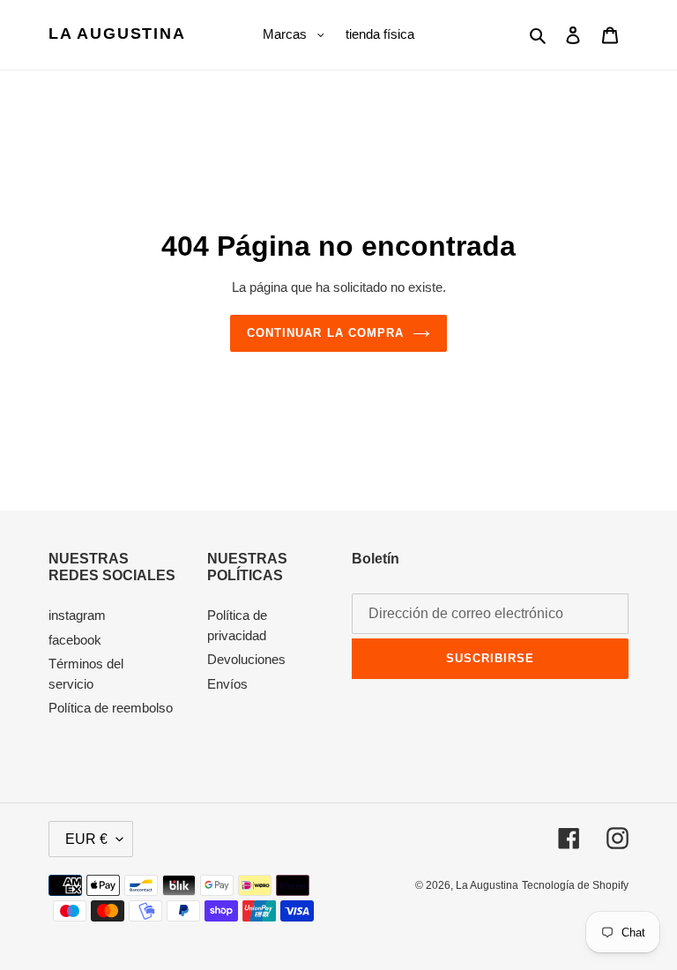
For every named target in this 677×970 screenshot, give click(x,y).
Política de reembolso (110, 707)
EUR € (86, 839)
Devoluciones (246, 659)
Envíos (227, 683)
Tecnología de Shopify (575, 885)
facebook (74, 639)
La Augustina (117, 33)
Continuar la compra (325, 333)
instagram (77, 615)
